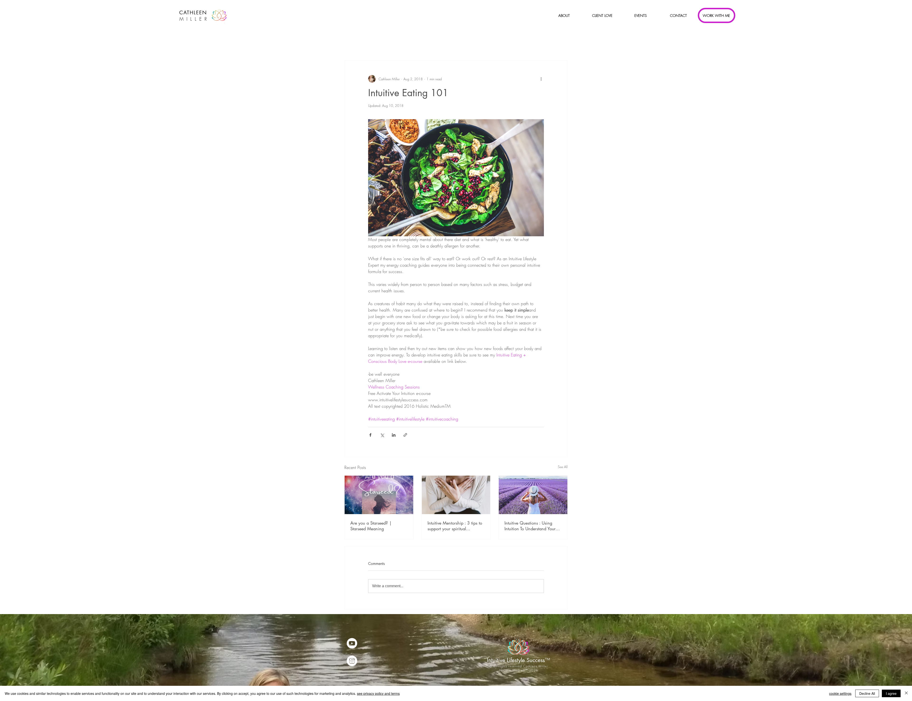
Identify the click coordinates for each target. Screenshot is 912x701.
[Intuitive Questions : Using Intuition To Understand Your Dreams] (533, 495)
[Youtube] (352, 643)
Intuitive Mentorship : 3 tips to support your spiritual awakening (455, 525)
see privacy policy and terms (378, 693)
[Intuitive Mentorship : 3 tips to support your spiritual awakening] (456, 495)
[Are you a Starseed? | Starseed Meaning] (379, 495)
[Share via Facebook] (370, 435)
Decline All (867, 693)
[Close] (906, 693)
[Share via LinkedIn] (393, 435)
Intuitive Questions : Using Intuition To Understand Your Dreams (530, 525)
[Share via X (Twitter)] (382, 435)
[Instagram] (352, 661)
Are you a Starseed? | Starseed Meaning (371, 525)
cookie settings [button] (840, 693)
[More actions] (541, 79)
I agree (891, 693)
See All (563, 466)
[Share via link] (405, 435)
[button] (564, 15)
